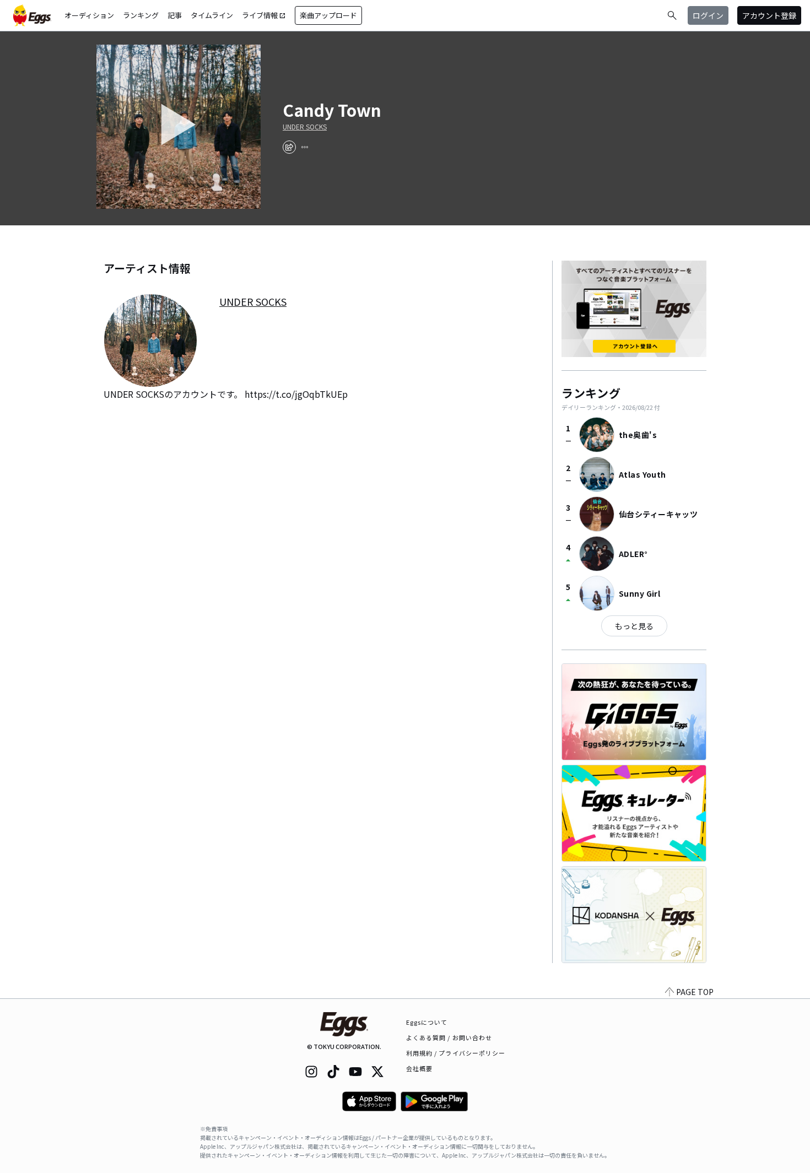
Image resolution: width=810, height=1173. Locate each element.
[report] (304, 147)
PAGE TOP (695, 991)
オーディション (89, 15)
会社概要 (419, 1068)
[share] (289, 147)
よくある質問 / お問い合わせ (449, 1037)
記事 (175, 15)
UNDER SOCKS (305, 126)
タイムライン (212, 15)
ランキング (141, 15)
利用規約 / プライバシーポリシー (456, 1052)
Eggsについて (427, 1022)
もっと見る (634, 625)
